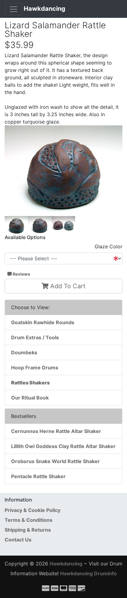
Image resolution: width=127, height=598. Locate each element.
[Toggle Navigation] (13, 9)
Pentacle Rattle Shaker (38, 476)
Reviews (21, 274)
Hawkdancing (44, 8)
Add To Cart (66, 286)
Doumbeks (24, 352)
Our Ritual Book (30, 398)
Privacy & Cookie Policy (32, 510)
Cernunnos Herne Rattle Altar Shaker (56, 431)
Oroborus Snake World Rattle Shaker (55, 461)
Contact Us (18, 540)
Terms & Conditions (28, 520)
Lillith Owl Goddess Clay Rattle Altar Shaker (63, 446)
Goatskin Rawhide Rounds (42, 322)
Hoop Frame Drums (34, 367)
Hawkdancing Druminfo (88, 573)
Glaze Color (108, 246)
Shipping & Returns (28, 530)
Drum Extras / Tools (35, 337)
